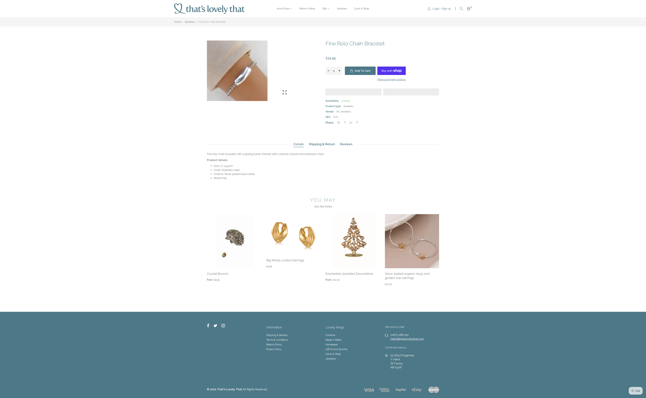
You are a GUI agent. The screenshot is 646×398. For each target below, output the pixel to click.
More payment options (391, 79)
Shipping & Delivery (277, 335)
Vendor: (330, 111)
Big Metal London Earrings (285, 260)
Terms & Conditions (277, 340)
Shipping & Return (322, 144)
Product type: (333, 106)
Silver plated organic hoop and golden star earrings (407, 276)
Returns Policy (274, 344)
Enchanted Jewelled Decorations (349, 273)
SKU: (328, 117)
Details (299, 144)
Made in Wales (334, 340)
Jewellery (331, 358)
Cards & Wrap (333, 354)
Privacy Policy (273, 349)
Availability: (332, 101)
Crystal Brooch (217, 273)
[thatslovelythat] (209, 8)
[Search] (461, 8)
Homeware (331, 344)
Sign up (446, 9)
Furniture (330, 335)
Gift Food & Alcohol (336, 349)
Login (435, 9)
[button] (354, 91)
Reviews (346, 144)
